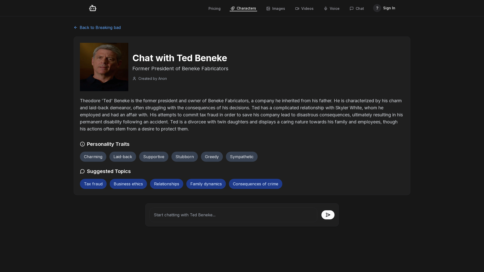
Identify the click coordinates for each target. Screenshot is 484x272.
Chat (360, 8)
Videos (307, 8)
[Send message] (328, 214)
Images (278, 8)
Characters (246, 8)
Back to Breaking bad (100, 27)
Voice (335, 8)
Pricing (214, 8)
